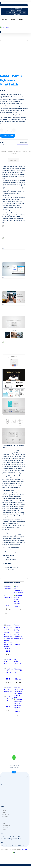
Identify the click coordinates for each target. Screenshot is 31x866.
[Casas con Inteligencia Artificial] (4, 27)
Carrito (4, 810)
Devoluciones (6, 825)
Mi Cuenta (5, 816)
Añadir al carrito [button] (20, 598)
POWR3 (6, 470)
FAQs (3, 823)
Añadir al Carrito (10, 598)
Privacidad (5, 827)
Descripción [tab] (13, 160)
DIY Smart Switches (22, 144)
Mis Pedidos (5, 814)
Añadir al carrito (8, 135)
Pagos (4, 812)
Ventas (4, 829)
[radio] (6, 613)
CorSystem (24, 849)
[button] (0, 3)
